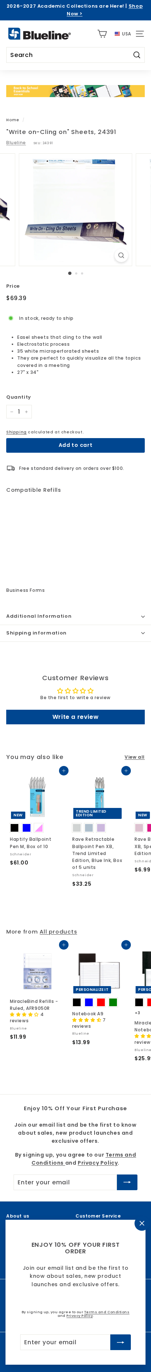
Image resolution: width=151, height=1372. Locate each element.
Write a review (75, 717)
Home (12, 120)
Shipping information (36, 632)
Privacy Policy (79, 1315)
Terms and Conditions (106, 1312)
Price (13, 286)
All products (58, 931)
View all (135, 757)
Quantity (18, 397)
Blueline (16, 142)
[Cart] (102, 34)
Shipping (16, 432)
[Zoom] (121, 255)
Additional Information (38, 616)
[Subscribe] (120, 1342)
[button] (25, 1014)
